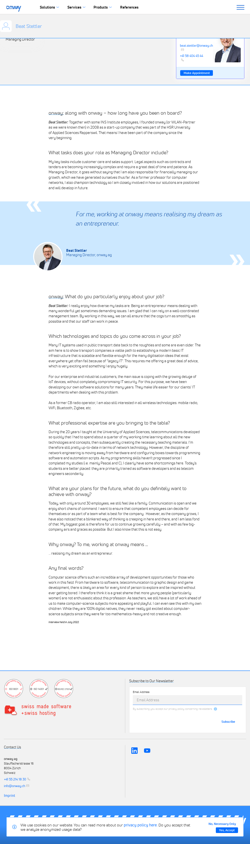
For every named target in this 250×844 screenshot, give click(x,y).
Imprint (9, 795)
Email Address (141, 692)
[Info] (215, 709)
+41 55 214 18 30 (15, 779)
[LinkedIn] (134, 750)
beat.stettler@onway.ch (193, 46)
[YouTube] (147, 750)
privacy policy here (140, 825)
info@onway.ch (14, 785)
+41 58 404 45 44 (191, 56)
